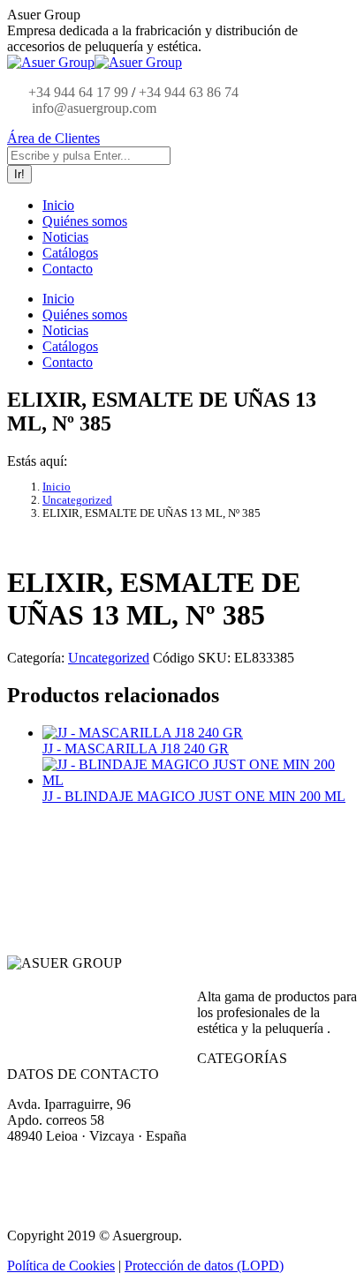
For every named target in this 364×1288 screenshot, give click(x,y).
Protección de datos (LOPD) (204, 1265)
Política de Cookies (61, 1265)
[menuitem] (58, 205)
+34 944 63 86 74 (189, 92)
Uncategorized (108, 657)
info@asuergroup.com (92, 108)
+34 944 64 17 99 (78, 92)
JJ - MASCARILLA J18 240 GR (135, 748)
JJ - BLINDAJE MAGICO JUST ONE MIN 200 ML (193, 796)
